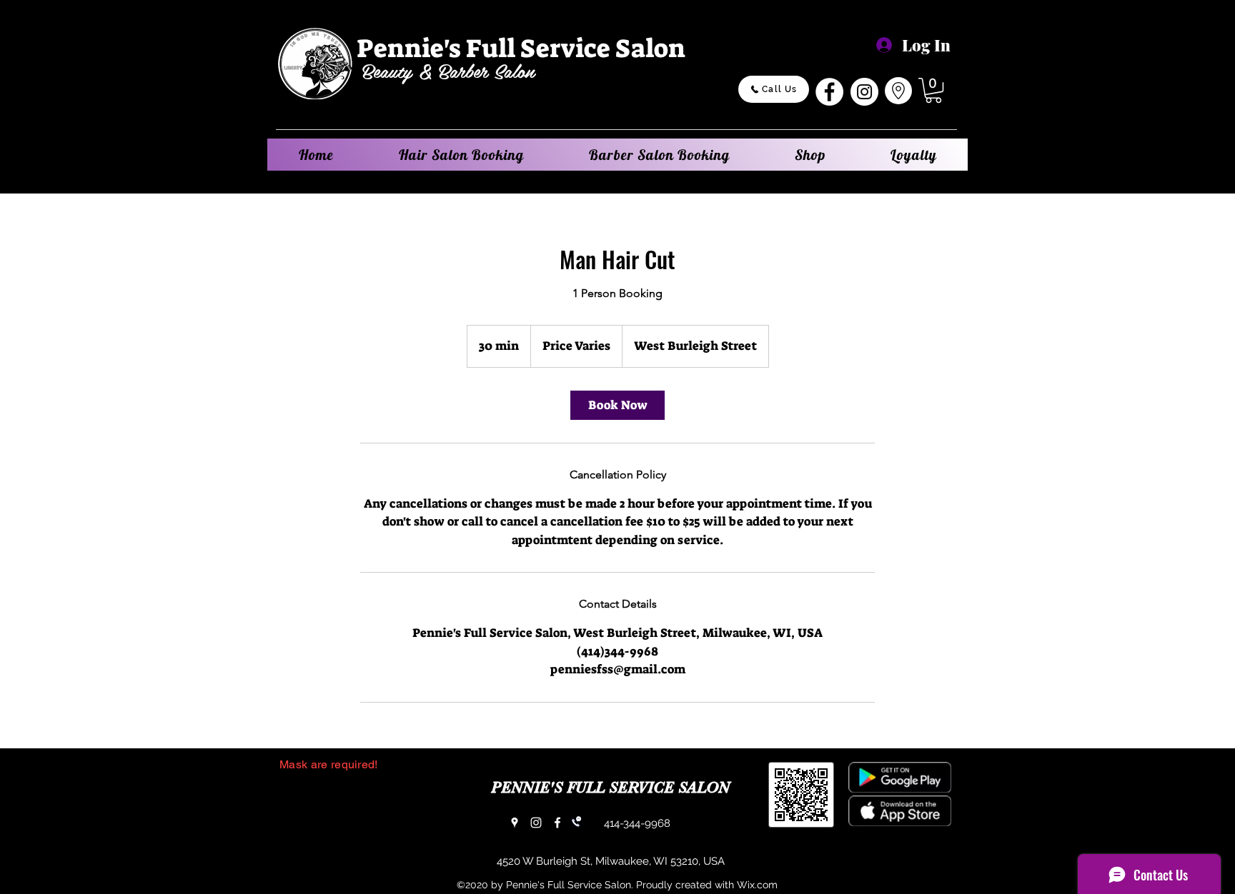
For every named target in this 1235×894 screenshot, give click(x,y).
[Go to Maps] (898, 90)
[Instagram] (864, 92)
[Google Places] (514, 822)
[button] (933, 90)
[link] (617, 405)
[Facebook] (829, 92)
